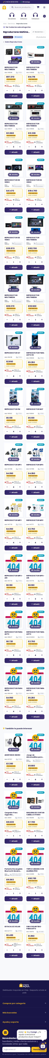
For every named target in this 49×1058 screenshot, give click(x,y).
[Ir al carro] (38, 7)
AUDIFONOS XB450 (12, 755)
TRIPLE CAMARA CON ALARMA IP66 (35, 870)
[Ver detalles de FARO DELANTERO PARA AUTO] (35, 914)
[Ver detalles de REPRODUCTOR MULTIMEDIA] (13, 55)
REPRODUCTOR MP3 (13, 465)
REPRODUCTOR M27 (34, 409)
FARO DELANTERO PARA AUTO (33, 927)
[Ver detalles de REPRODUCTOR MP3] (13, 452)
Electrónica (11, 24)
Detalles (15, 62)
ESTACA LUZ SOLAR (12, 926)
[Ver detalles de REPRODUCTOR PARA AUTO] (13, 619)
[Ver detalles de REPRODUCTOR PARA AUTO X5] (35, 340)
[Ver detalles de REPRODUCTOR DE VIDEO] (13, 167)
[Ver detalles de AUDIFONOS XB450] (13, 742)
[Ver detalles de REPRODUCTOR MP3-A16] (13, 563)
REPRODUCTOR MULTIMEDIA (11, 68)
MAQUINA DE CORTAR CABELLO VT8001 (35, 813)
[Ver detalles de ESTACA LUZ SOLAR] (13, 914)
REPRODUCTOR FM (12, 409)
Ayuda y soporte (11, 1022)
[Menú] (44, 7)
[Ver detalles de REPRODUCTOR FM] (13, 397)
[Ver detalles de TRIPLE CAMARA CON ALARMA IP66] (35, 856)
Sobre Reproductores (13, 42)
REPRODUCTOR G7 (12, 353)
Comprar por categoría (14, 1003)
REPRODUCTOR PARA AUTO (13, 633)
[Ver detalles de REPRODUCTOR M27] (35, 397)
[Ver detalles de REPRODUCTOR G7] (13, 340)
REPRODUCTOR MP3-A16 (13, 577)
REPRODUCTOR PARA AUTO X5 (35, 354)
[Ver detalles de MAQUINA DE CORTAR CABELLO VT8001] (35, 800)
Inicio (5, 24)
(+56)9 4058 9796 (11, 2)
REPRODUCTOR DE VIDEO (12, 181)
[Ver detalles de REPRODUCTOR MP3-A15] (35, 563)
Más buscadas (10, 1012)
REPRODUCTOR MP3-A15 (35, 577)
